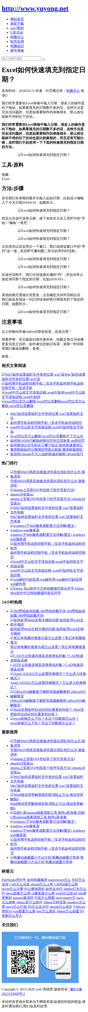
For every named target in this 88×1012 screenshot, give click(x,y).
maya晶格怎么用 (18, 893)
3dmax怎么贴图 (67, 911)
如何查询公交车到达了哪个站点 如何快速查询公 (46, 445)
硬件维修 (17, 50)
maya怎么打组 (16, 907)
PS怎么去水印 (38, 907)
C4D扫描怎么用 (66, 884)
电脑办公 (17, 37)
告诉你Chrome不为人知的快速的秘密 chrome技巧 (46, 454)
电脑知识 (17, 46)
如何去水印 (54, 889)
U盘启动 (16, 32)
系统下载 (17, 23)
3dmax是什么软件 (29, 902)
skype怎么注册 (12, 889)
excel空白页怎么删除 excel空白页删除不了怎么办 (46, 436)
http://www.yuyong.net (35, 8)
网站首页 (17, 19)
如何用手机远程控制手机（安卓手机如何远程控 (46, 423)
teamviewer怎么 (59, 880)
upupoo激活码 (23, 898)
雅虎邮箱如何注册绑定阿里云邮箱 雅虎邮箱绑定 (46, 449)
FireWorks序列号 (14, 880)
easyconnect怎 (65, 898)
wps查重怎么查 (24, 911)
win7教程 (17, 28)
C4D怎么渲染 (19, 884)
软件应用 (17, 41)
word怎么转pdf (66, 893)
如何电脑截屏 (37, 880)
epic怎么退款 (46, 911)
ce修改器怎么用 (43, 893)
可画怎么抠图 (44, 898)
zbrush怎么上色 (42, 884)
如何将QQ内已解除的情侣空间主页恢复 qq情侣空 (47, 440)
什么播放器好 (34, 889)
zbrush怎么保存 (61, 907)
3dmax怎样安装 (54, 902)
